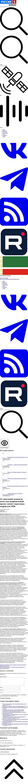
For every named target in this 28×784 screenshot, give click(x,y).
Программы (5, 133)
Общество (2, 510)
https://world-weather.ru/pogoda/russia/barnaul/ (9, 279)
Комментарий (3, 676)
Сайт (1, 692)
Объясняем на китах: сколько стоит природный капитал (15, 707)
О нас (4, 134)
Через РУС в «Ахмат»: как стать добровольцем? (13, 706)
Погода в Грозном (4, 277)
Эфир (4, 136)
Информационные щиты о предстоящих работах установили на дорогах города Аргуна (13, 710)
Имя (1, 687)
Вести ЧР (5, 131)
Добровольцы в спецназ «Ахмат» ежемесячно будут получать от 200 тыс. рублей (14, 717)
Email (1, 689)
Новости (4, 130)
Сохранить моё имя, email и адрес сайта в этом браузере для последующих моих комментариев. (13, 695)
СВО (4, 129)
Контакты (5, 135)
